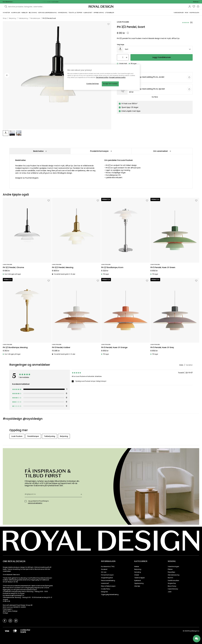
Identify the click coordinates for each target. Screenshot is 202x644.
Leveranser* (105, 583)
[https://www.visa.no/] (7, 631)
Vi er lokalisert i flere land (11, 575)
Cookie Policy (105, 589)
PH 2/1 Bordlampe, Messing (15, 348)
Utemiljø (137, 586)
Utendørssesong (173, 575)
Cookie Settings (92, 84)
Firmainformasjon (107, 575)
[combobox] (196, 2)
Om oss (103, 572)
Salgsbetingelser (107, 577)
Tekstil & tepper (139, 577)
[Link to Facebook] (5, 620)
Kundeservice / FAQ (107, 566)
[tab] (39, 151)
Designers (104, 591)
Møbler (136, 566)
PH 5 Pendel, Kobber (61, 348)
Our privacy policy (102, 77)
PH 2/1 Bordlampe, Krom (112, 268)
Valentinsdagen (173, 566)
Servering (137, 572)
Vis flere (155, 97)
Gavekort (104, 569)
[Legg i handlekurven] (189, 77)
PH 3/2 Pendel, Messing (62, 268)
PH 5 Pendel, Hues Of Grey (162, 348)
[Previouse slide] (7, 75)
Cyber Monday (173, 589)
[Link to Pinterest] (16, 620)
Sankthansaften (173, 580)
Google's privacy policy (117, 77)
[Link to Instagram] (10, 620)
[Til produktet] (155, 77)
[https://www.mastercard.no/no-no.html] (15, 631)
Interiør (136, 575)
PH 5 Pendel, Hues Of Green (162, 268)
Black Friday (172, 586)
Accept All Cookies (110, 84)
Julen (169, 591)
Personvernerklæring (108, 580)
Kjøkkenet (137, 580)
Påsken (170, 569)
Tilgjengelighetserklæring (110, 594)
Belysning (137, 569)
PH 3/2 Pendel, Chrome (13, 268)
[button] (196, 2)
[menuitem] (6, 12)
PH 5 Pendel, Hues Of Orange (114, 348)
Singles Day (172, 583)
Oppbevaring (138, 583)
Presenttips (171, 572)
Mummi (170, 577)
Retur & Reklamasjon (108, 586)
